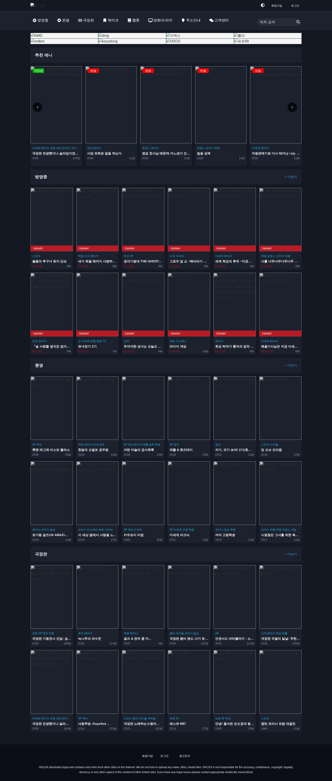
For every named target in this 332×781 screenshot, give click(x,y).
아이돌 (274, 444)
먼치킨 (66, 718)
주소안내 (193, 20)
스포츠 (36, 256)
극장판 (88, 20)
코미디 (100, 148)
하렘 (287, 256)
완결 (65, 20)
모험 (185, 529)
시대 (172, 256)
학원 (162, 148)
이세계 (201, 148)
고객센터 (221, 20)
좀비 (172, 633)
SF (131, 256)
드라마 (180, 256)
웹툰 (136, 20)
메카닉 (36, 529)
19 (177, 718)
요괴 (95, 444)
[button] (292, 107)
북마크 (113, 20)
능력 (151, 444)
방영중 (42, 20)
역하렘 (151, 718)
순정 (35, 341)
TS (104, 341)
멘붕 (99, 341)
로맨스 (91, 148)
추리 (81, 633)
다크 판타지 (91, 256)
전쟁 (93, 341)
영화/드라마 (162, 20)
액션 (35, 148)
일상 (218, 444)
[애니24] (48, 5)
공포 (102, 444)
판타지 (42, 148)
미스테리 (92, 529)
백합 (81, 256)
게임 (172, 341)
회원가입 (276, 5)
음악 (176, 444)
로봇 (35, 633)
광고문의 (184, 756)
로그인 (295, 5)
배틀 (145, 444)
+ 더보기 (291, 177)
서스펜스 (181, 341)
